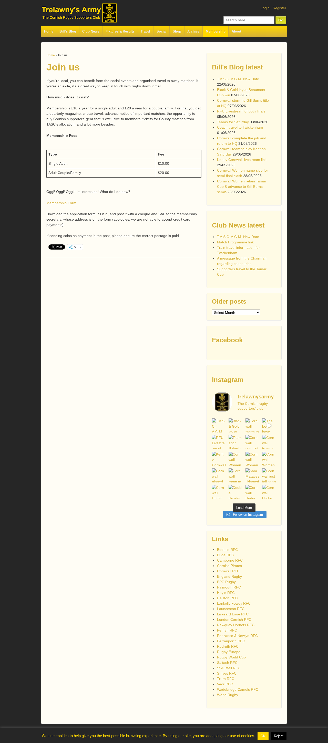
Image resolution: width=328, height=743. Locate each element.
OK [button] (263, 736)
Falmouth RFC (229, 587)
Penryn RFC (227, 630)
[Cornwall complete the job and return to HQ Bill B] (252, 442)
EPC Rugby (226, 582)
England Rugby (229, 576)
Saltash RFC (227, 663)
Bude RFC (225, 555)
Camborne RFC (230, 560)
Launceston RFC (230, 609)
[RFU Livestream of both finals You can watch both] (219, 442)
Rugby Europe (228, 652)
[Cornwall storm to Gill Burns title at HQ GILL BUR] (252, 425)
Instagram (227, 380)
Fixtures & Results (120, 31)
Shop (177, 31)
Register (279, 8)
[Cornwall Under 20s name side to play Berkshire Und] (219, 492)
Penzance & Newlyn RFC (237, 636)
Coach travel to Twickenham (240, 127)
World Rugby (227, 695)
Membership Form (61, 203)
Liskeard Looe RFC (233, 614)
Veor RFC (225, 684)
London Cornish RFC (234, 619)
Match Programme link (235, 242)
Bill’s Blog (67, 31)
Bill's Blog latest (237, 67)
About (236, 31)
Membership (215, 31)
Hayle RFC (226, 593)
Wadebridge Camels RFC (237, 689)
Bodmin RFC (227, 550)
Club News (90, 31)
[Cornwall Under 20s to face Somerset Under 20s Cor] (269, 492)
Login (265, 8)
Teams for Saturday (233, 122)
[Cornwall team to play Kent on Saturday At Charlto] (269, 442)
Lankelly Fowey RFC (234, 603)
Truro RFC (225, 679)
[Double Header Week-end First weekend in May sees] (236, 492)
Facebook (227, 340)
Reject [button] (278, 736)
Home (48, 31)
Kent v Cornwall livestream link (241, 160)
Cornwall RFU (228, 571)
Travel (145, 31)
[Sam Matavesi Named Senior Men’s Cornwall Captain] (252, 475)
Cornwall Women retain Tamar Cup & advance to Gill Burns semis (241, 186)
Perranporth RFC (231, 641)
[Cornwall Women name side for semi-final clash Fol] (236, 459)
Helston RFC (227, 598)
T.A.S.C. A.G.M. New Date (238, 79)
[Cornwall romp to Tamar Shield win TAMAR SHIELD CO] (236, 475)
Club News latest (238, 225)
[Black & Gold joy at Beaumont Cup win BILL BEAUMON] (236, 425)
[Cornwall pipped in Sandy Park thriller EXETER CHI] (219, 475)
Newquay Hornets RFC (235, 625)
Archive (193, 31)
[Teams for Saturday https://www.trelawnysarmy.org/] (236, 442)
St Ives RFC (227, 673)
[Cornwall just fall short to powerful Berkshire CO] (269, 475)
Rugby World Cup (231, 657)
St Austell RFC (228, 668)
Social (162, 31)
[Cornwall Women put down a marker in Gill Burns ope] (269, 459)
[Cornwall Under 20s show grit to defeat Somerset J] (252, 492)
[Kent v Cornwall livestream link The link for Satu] (219, 459)
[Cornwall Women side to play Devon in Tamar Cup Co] (252, 459)
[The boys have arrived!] (269, 425)
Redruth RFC (228, 646)
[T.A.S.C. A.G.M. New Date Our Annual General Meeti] (219, 425)
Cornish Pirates (229, 566)
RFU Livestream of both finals (241, 111)
